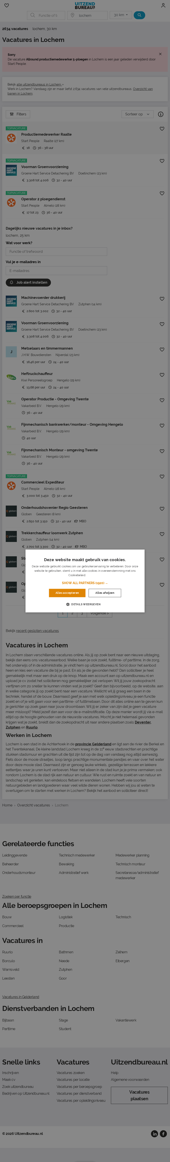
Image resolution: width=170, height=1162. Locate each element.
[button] (85, 583)
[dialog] (85, 580)
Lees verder (93, 575)
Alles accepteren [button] (67, 592)
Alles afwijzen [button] (104, 592)
